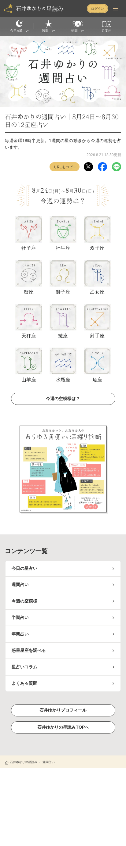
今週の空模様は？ (63, 398)
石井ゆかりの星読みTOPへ (63, 727)
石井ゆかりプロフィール (63, 710)
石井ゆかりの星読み (23, 762)
